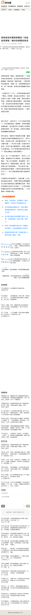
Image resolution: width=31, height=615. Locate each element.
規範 (3, 506)
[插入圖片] (24, 506)
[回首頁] (6, 2)
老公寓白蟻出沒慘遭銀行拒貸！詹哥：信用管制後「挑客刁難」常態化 (16, 219)
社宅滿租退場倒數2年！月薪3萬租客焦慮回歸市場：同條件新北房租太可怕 (16, 209)
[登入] (27, 3)
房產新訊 (4, 6)
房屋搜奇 (20, 6)
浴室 (23, 9)
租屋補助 (17, 9)
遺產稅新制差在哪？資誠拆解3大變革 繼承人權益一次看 (16, 233)
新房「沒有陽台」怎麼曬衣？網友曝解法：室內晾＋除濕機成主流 (16, 201)
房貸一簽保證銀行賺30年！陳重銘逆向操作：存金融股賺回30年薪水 (16, 227)
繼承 (10, 9)
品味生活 (27, 6)
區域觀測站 (12, 6)
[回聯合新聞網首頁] (3, 2)
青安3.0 (4, 9)
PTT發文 (12, 93)
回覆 (28, 506)
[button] (29, 3)
